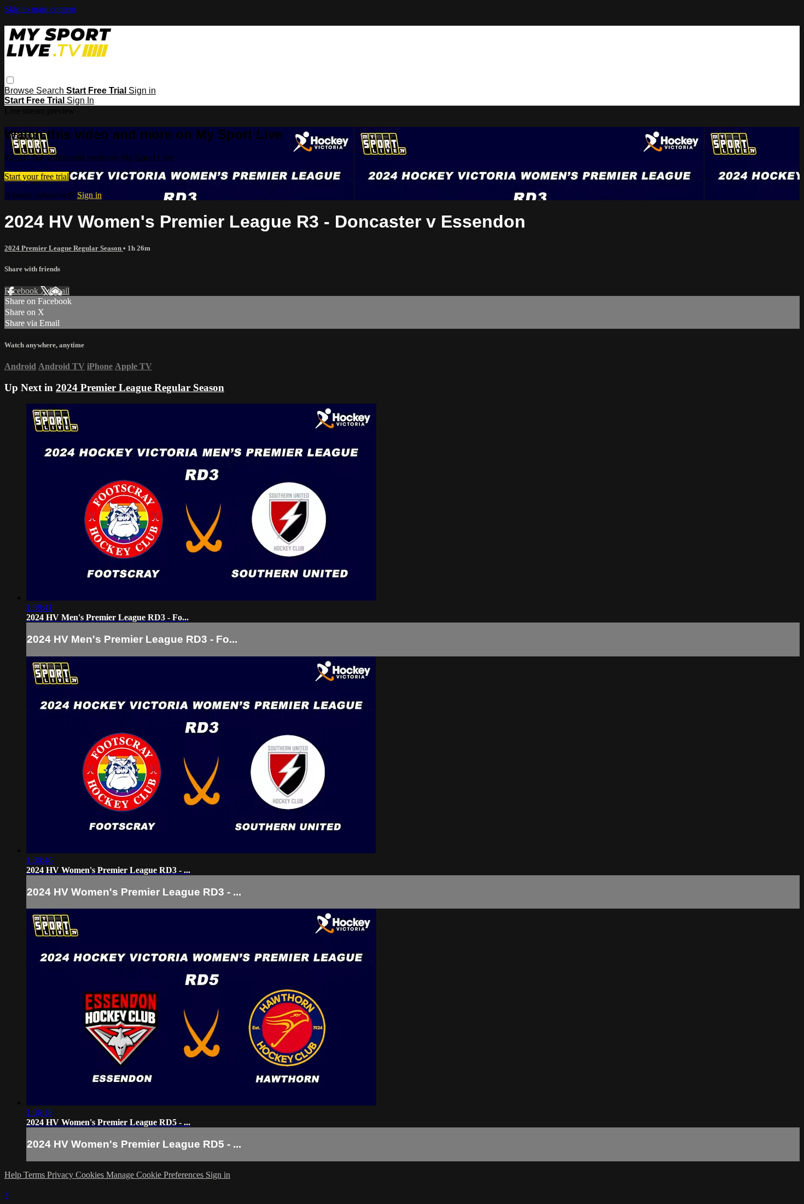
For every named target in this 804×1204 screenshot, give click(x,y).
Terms (35, 1174)
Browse (20, 90)
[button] (10, 80)
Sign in (142, 90)
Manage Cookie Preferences (156, 1174)
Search (51, 90)
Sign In (80, 100)
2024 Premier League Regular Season (63, 248)
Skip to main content (39, 9)
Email (59, 290)
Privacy (61, 1174)
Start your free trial (36, 176)
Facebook (22, 290)
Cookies (90, 1174)
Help (14, 1174)
